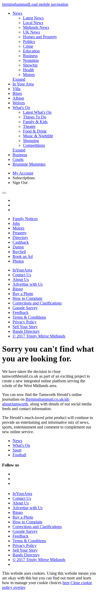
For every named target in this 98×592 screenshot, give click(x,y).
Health (28, 70)
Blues (17, 93)
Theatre (29, 126)
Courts (18, 159)
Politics (29, 41)
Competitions (34, 145)
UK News (31, 32)
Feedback (20, 312)
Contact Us (22, 275)
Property (20, 233)
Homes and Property (40, 37)
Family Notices (25, 218)
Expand (19, 79)
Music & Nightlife (38, 136)
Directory (20, 237)
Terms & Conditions (29, 317)
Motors (29, 74)
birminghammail (15, 4)
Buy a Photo (23, 293)
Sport (17, 450)
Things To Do (34, 117)
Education (31, 51)
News (17, 13)
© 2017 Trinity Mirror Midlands (39, 336)
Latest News (33, 18)
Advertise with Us (28, 284)
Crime (28, 46)
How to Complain (27, 298)
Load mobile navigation (48, 4)
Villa (16, 88)
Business (30, 55)
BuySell (19, 251)
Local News (33, 22)
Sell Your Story (25, 326)
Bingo (18, 289)
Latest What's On (37, 112)
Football (19, 455)
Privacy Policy (25, 322)
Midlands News (36, 27)
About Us (21, 279)
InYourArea (22, 270)
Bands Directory (26, 331)
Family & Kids (35, 122)
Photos (18, 261)
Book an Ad (23, 256)
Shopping (31, 140)
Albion (18, 98)
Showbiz (30, 65)
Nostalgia (31, 60)
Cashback (21, 242)
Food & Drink (35, 131)
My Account (23, 173)
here (66, 582)
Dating (18, 247)
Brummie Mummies (29, 164)
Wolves (19, 103)
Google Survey (25, 308)
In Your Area (23, 84)
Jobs (16, 223)
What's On (21, 107)
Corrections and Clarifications (37, 303)
